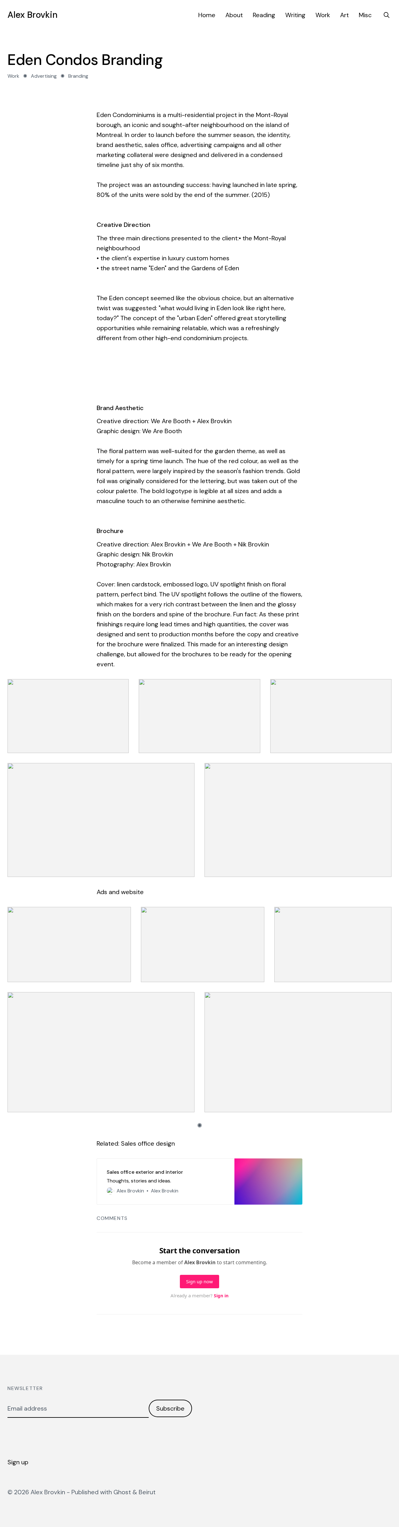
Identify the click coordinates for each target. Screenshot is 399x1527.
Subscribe (170, 1408)
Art (344, 15)
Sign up (17, 1462)
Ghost (122, 1492)
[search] (387, 15)
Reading (264, 15)
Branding (78, 76)
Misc (365, 15)
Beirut (147, 1492)
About (234, 15)
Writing (295, 15)
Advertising (44, 76)
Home (206, 15)
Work (322, 15)
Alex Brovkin (32, 15)
